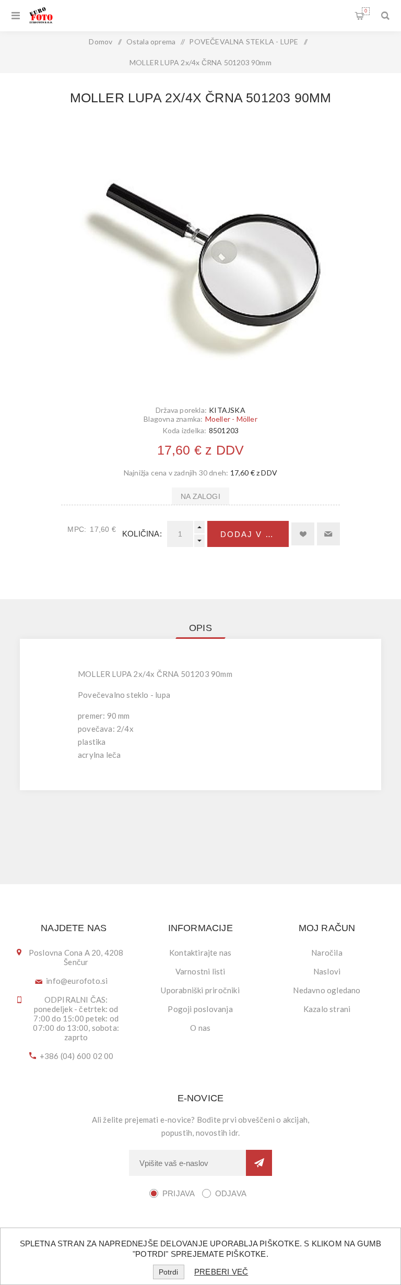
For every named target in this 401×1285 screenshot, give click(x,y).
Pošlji (259, 1163)
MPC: (76, 529)
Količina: (142, 533)
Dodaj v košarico (254, 534)
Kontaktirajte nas (200, 952)
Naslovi (326, 971)
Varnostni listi (200, 971)
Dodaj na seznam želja (302, 533)
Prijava (178, 1193)
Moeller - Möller (231, 418)
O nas (200, 1027)
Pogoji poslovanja (200, 1009)
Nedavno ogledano (326, 990)
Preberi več (221, 1271)
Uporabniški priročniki (200, 990)
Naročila (327, 952)
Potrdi (168, 1272)
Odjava (230, 1193)
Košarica (365, 11)
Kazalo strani (327, 1009)
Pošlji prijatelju (328, 533)
